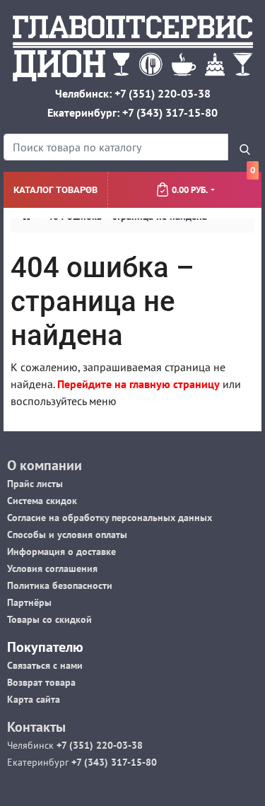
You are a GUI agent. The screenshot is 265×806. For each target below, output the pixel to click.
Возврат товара (41, 682)
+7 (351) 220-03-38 (98, 745)
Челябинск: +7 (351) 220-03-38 (133, 93)
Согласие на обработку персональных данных (109, 517)
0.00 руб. (213, 184)
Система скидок (42, 500)
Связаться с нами (45, 665)
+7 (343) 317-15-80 (113, 762)
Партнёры (29, 602)
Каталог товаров (55, 190)
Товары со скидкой (49, 619)
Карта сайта (33, 699)
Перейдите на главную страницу (138, 384)
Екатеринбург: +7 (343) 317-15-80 (132, 112)
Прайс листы (35, 483)
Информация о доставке (61, 551)
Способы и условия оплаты (67, 534)
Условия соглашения (52, 568)
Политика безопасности (59, 585)
